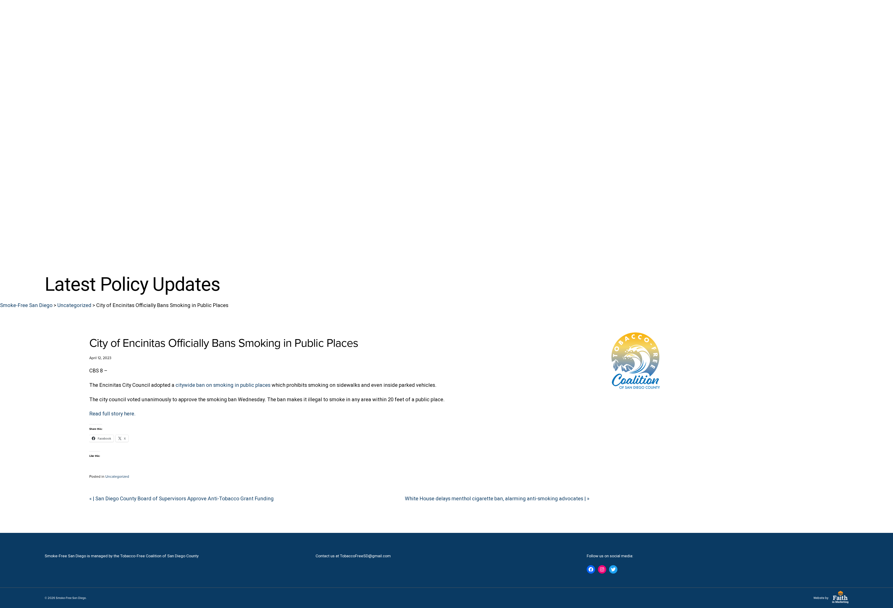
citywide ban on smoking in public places (223, 385)
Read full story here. (112, 414)
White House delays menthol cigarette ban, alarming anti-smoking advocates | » (497, 498)
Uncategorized (117, 476)
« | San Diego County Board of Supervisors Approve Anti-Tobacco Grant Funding (181, 498)
